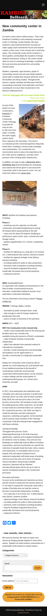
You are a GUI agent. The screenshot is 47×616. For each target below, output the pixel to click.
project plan (26, 173)
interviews (15, 95)
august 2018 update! (36, 101)
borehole (6, 114)
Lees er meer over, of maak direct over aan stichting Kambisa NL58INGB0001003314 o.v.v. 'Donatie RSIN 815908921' (23, 597)
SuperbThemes (23, 612)
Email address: (8, 581)
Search (7, 563)
